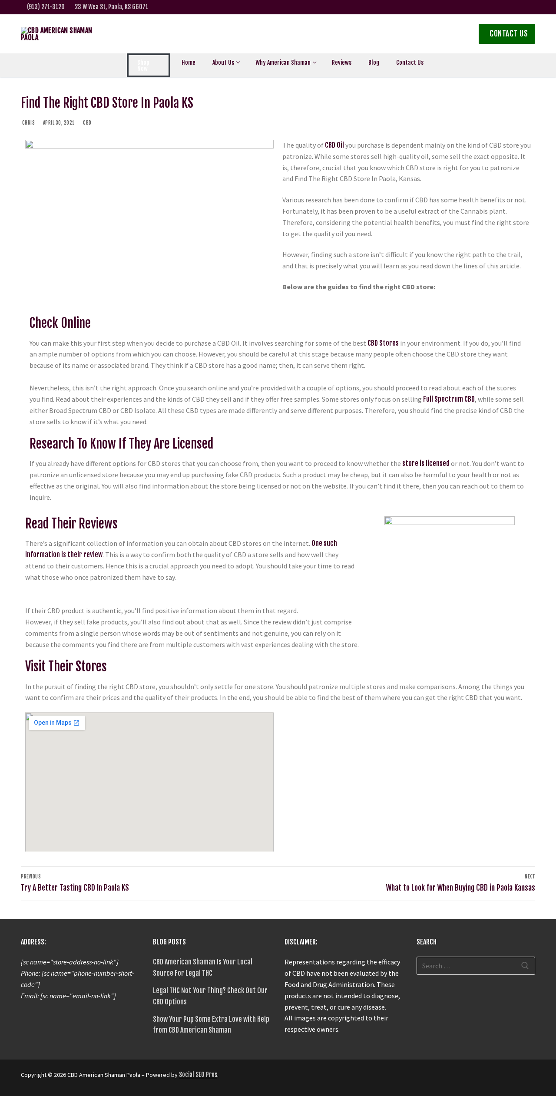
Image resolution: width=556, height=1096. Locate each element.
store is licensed (426, 463)
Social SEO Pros (198, 1074)
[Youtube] (527, 7)
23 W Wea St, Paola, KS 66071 (111, 6)
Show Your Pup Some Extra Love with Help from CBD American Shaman (211, 1025)
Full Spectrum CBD (449, 399)
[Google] (499, 7)
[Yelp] (513, 7)
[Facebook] (472, 7)
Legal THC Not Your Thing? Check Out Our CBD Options (210, 996)
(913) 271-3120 (46, 6)
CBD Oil (334, 145)
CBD (87, 122)
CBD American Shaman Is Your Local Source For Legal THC (202, 967)
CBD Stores (383, 343)
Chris (28, 122)
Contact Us (508, 33)
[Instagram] (486, 7)
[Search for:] (476, 966)
